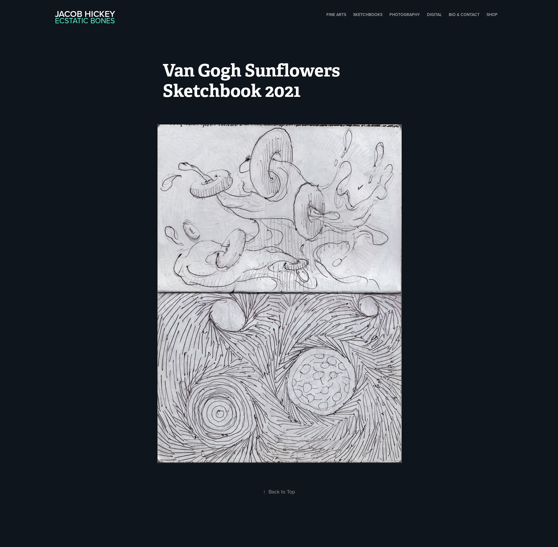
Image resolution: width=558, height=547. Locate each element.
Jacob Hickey (85, 14)
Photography (404, 14)
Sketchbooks (367, 14)
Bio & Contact (464, 14)
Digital (434, 14)
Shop (492, 14)
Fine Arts (336, 14)
